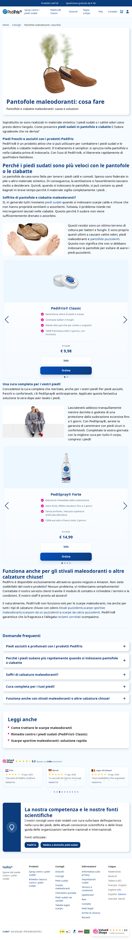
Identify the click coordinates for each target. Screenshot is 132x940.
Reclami (86, 917)
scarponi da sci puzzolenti (40, 612)
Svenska (112, 898)
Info (66, 360)
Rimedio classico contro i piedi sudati (38, 882)
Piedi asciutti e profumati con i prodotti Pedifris (44, 646)
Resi (84, 899)
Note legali (88, 908)
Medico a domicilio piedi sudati (60, 844)
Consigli (59, 876)
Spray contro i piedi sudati (31, 11)
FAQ (101, 11)
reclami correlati (69, 617)
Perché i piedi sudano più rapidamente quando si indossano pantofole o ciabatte (62, 660)
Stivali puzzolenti (71, 608)
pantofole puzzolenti (104, 239)
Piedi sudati (61, 880)
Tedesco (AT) (114, 880)
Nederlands (114, 871)
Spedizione (88, 894)
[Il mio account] (127, 12)
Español (112, 894)
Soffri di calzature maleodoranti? (32, 674)
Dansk (121, 898)
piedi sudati (53, 202)
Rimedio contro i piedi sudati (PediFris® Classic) (49, 734)
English (122, 885)
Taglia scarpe (86, 11)
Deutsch (112, 876)
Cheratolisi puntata (65, 892)
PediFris (31, 844)
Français (112, 885)
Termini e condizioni (87, 889)
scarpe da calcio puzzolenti (81, 612)
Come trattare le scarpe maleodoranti (41, 728)
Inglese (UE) (114, 889)
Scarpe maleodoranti (62, 887)
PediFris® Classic (55, 11)
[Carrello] (122, 12)
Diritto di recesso (91, 912)
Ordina (66, 370)
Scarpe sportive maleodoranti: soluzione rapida (49, 740)
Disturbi (73, 11)
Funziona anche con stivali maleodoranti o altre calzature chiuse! (58, 698)
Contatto (112, 11)
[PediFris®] (12, 12)
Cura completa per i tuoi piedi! (30, 686)
